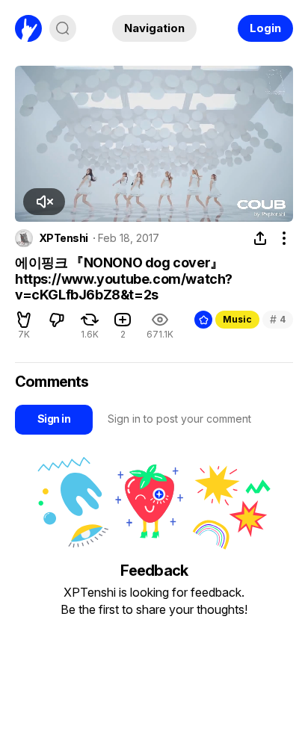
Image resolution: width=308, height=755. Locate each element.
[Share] (260, 238)
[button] (44, 201)
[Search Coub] (62, 28)
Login (265, 28)
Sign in (53, 418)
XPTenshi (63, 238)
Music (237, 319)
